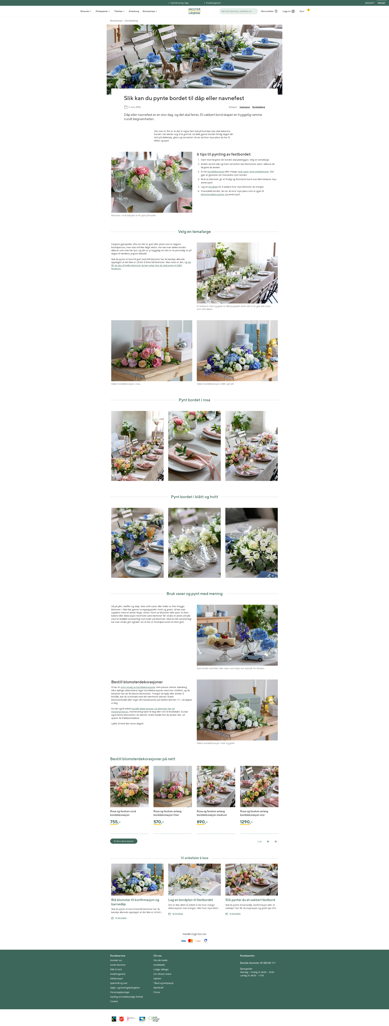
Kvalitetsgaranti (213, 3)
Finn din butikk (160, 960)
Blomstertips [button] (149, 11)
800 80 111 (269, 963)
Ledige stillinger (161, 969)
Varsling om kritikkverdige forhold (126, 996)
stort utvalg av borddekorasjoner (137, 687)
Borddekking (131, 20)
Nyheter (157, 978)
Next (275, 842)
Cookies (114, 1001)
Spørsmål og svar (118, 983)
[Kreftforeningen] (131, 1019)
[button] (288, 11)
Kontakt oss (116, 960)
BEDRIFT (369, 3)
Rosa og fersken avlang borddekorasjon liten (167, 813)
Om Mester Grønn (162, 973)
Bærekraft (158, 987)
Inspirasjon (245, 107)
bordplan (213, 186)
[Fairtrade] (114, 1019)
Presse (156, 992)
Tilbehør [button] (118, 11)
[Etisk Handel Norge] (154, 1019)
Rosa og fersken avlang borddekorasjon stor (254, 813)
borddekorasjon (216, 171)
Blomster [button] (85, 11)
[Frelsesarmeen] (122, 1019)
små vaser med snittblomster (253, 171)
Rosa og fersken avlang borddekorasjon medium (212, 813)
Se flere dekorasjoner (124, 841)
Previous (268, 842)
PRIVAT (381, 3)
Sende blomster (118, 964)
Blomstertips (116, 20)
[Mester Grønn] (194, 11)
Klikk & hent (116, 969)
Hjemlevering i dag (179, 3)
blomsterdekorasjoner (213, 194)
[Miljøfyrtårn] (142, 1019)
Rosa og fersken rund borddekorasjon (123, 813)
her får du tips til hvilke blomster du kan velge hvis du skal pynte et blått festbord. (151, 265)
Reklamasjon (116, 978)
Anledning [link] (134, 11)
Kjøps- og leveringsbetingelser (125, 987)
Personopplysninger (120, 992)
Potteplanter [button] (102, 11)
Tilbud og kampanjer (163, 983)
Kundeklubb (159, 964)
